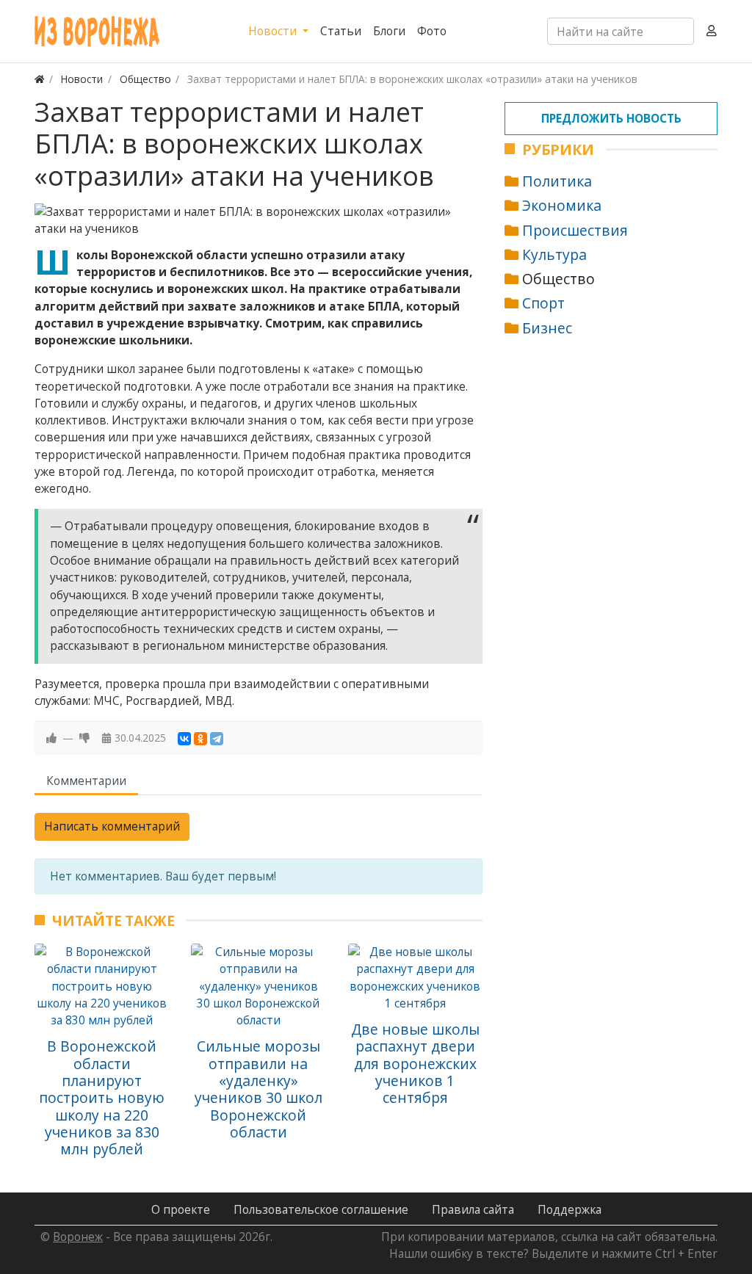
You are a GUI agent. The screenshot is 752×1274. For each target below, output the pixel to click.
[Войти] (711, 31)
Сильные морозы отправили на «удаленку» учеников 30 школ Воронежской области (258, 1088)
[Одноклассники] (200, 738)
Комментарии (86, 780)
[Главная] (40, 79)
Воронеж (78, 1236)
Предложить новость (611, 118)
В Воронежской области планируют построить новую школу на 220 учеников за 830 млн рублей (101, 1097)
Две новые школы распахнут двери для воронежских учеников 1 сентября (415, 1063)
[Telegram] (216, 738)
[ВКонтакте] (184, 738)
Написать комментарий (112, 826)
